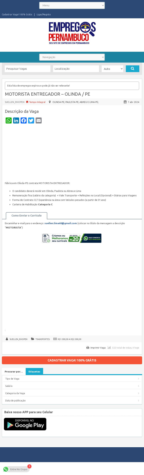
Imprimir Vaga (98, 347)
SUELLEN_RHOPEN (14, 102)
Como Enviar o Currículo (26, 215)
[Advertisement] (72, 153)
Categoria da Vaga (15, 393)
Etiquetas (34, 371)
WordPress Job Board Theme (105, 466)
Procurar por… (14, 371)
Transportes (42, 339)
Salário (9, 386)
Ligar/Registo (44, 14)
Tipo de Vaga (12, 378)
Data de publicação (15, 400)
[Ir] (132, 68)
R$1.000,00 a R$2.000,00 (69, 339)
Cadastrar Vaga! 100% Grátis (17, 14)
